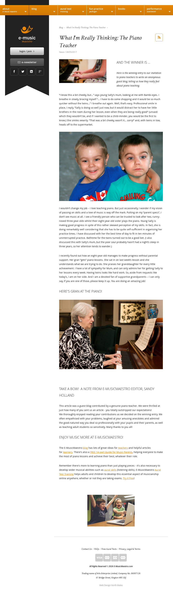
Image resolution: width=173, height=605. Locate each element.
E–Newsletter (28, 62)
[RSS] (159, 37)
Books (121, 8)
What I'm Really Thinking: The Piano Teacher (86, 27)
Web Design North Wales (111, 585)
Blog (34, 8)
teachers (123, 447)
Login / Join (25, 51)
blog (85, 447)
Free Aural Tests (109, 549)
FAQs (96, 549)
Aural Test (65, 10)
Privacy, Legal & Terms (129, 549)
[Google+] (40, 71)
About (10, 10)
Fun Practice (96, 10)
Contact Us (87, 549)
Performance (154, 10)
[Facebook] (14, 71)
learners (67, 452)
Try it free (128, 478)
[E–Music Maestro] (27, 33)
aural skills (110, 469)
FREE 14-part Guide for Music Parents (111, 452)
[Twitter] (23, 71)
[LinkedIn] (31, 71)
